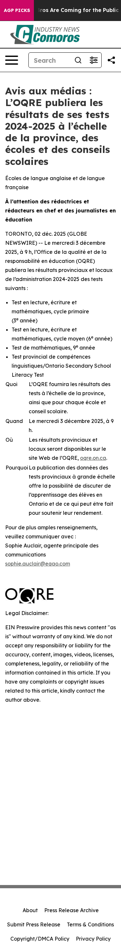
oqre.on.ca (93, 458)
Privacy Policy (93, 938)
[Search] (78, 60)
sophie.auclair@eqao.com (37, 563)
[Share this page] (111, 60)
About (30, 910)
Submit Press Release (33, 924)
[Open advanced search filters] (93, 60)
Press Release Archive (71, 910)
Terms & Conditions (90, 924)
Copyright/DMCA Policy (39, 938)
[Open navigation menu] (11, 60)
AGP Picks (17, 10)
